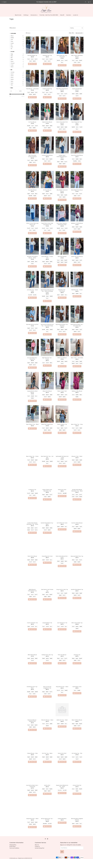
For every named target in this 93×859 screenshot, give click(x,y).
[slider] (10, 94)
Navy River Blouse (62, 256)
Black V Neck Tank (62, 391)
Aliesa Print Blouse (47, 391)
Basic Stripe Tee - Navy (77, 424)
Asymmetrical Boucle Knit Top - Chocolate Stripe (47, 325)
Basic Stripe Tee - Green (32, 456)
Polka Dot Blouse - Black (47, 720)
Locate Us (75, 15)
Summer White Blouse (76, 523)
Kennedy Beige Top (32, 55)
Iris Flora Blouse (32, 122)
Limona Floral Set (77, 785)
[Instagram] (47, 839)
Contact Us (37, 846)
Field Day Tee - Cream (77, 289)
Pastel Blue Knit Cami (47, 556)
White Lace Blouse (62, 357)
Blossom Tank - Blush (77, 456)
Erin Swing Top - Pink (77, 753)
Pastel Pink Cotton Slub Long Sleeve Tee (47, 224)
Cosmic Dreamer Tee (32, 622)
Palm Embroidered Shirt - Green (62, 557)
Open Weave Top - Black (32, 424)
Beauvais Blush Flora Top (77, 556)
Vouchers (68, 15)
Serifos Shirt (47, 785)
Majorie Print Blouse (47, 122)
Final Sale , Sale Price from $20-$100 (49, 15)
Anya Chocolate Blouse (77, 155)
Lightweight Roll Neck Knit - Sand (62, 457)
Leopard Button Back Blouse (32, 391)
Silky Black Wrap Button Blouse (62, 89)
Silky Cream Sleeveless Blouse (77, 56)
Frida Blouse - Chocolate (32, 88)
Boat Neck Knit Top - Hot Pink (47, 457)
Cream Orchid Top (47, 88)
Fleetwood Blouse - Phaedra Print (32, 720)
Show (70, 32)
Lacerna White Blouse (47, 155)
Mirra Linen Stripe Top (77, 622)
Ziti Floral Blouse (47, 190)
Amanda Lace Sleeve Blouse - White (32, 257)
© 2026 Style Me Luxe (13, 858)
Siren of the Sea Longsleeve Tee (47, 687)
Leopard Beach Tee (47, 622)
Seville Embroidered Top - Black (47, 523)
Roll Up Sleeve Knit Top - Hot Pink (47, 819)
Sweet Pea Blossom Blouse (77, 89)
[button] (79, 33)
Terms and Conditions (14, 848)
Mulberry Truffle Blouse (77, 223)
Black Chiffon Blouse (77, 720)
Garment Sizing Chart (39, 848)
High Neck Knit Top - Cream (47, 358)
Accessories (34, 15)
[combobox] (16, 2)
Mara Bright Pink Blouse (77, 190)
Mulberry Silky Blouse (77, 391)
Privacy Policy (12, 846)
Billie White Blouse (32, 654)
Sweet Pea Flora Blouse (77, 256)
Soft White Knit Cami (62, 523)
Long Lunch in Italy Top (62, 589)
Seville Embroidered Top (77, 589)
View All (62, 15)
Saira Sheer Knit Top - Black (77, 122)
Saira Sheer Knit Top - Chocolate (62, 56)
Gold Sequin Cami (77, 686)
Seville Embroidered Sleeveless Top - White (32, 523)
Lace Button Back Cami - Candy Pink (32, 786)
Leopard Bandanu (62, 818)
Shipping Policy (12, 844)
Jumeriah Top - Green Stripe (32, 290)
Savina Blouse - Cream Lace (47, 257)
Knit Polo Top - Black (47, 753)
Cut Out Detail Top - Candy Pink (32, 358)
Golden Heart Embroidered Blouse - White (62, 157)
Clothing (25, 15)
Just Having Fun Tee (62, 622)
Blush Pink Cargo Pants (47, 424)
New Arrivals (18, 15)
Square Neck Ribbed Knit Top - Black (62, 786)
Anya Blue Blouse (32, 190)
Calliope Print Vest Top (47, 654)
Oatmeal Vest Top (47, 55)
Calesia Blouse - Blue (32, 753)
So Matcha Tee (32, 489)
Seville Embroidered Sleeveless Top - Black (77, 490)
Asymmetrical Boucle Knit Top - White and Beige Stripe (47, 291)
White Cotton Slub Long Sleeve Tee (32, 224)
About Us (37, 844)
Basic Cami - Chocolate (77, 357)
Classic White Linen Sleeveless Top (47, 490)
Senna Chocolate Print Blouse (62, 122)
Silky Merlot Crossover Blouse (62, 190)
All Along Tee (77, 654)
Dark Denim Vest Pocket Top (47, 590)
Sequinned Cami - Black (32, 818)
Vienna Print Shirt (62, 753)
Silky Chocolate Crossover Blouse (32, 156)
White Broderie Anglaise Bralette (77, 819)
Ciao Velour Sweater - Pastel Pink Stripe (62, 224)
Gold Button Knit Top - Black (32, 687)
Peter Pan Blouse (62, 654)
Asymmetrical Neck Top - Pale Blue (62, 325)
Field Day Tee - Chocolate (62, 290)
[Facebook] (45, 839)
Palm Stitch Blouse (32, 556)
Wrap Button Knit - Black (62, 686)
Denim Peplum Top (62, 424)
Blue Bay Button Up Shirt (32, 324)
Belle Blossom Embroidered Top (32, 590)
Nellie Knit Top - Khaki (62, 720)
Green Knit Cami (62, 489)
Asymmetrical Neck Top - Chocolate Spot (77, 325)
